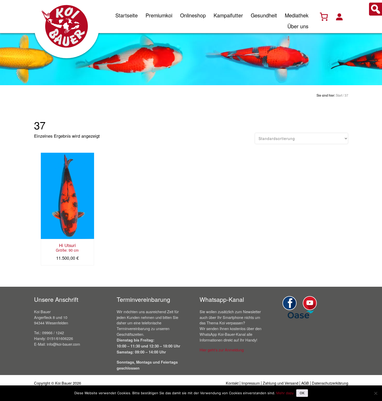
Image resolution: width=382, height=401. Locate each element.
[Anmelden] (339, 17)
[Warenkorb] (324, 16)
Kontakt (232, 383)
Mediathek (296, 15)
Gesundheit (264, 15)
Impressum (250, 383)
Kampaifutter (228, 15)
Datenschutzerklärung (330, 383)
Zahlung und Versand (280, 383)
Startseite (126, 15)
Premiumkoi (159, 15)
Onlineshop (193, 15)
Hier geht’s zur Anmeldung (222, 349)
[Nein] (375, 393)
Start (339, 95)
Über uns (297, 26)
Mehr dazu (285, 393)
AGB (305, 383)
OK (302, 393)
